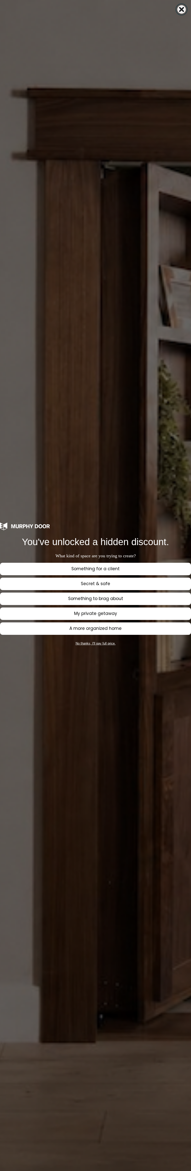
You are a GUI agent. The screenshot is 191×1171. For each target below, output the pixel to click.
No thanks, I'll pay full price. (96, 643)
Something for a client (95, 569)
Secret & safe (95, 584)
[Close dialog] (181, 9)
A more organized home (95, 628)
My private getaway (95, 613)
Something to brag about (95, 599)
